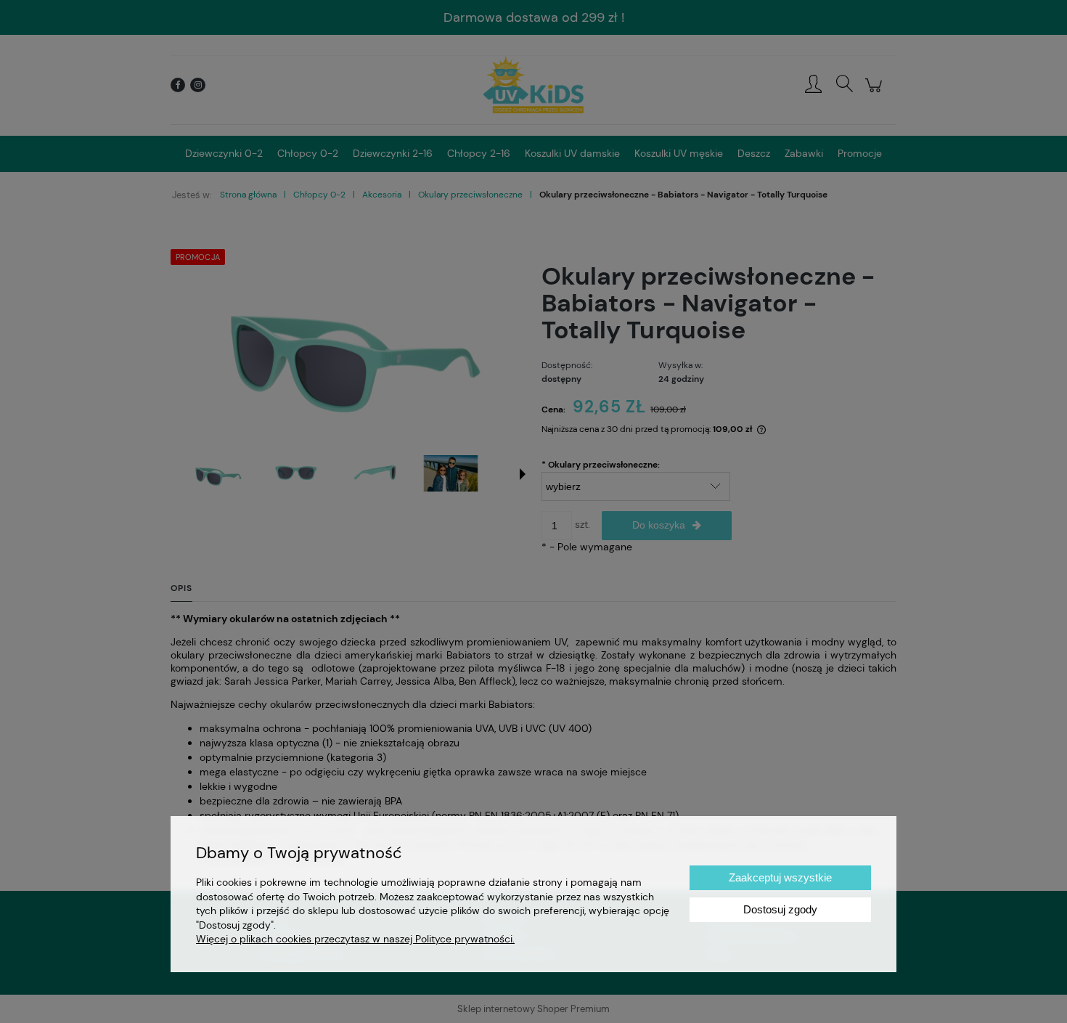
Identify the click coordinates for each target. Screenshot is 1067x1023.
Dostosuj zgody (780, 909)
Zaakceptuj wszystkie (780, 877)
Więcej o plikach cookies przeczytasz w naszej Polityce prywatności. (355, 938)
